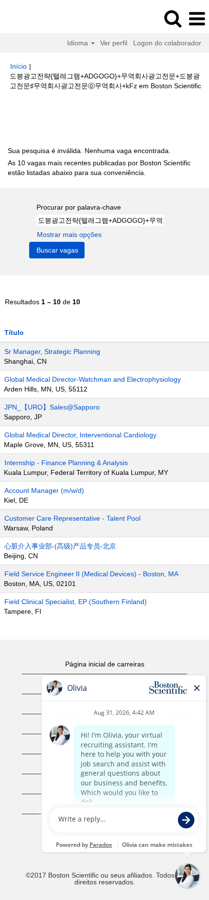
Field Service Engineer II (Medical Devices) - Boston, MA (91, 574)
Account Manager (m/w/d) (44, 490)
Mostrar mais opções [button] (69, 234)
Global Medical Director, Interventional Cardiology (80, 435)
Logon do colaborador (167, 43)
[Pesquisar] (172, 18)
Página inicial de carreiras (104, 664)
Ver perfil (113, 43)
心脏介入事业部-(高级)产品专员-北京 (60, 546)
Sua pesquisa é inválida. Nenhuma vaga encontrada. (89, 151)
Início (18, 66)
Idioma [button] (78, 43)
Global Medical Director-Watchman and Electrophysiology (92, 379)
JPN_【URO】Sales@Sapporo (52, 407)
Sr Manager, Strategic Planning (52, 351)
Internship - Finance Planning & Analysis (66, 463)
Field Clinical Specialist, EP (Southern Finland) (75, 602)
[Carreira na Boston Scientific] (34, 18)
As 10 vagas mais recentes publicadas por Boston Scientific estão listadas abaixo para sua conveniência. (99, 167)
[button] (197, 19)
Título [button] (14, 332)
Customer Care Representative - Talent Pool (72, 518)
